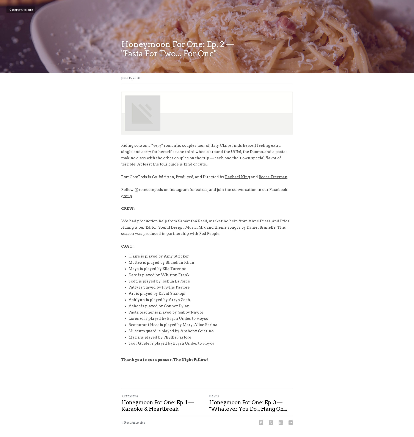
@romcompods (149, 189)
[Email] (291, 422)
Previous (131, 396)
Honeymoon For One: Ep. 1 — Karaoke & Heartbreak (157, 405)
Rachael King (237, 177)
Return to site (22, 9)
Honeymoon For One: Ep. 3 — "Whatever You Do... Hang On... (248, 405)
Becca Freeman (273, 177)
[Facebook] (261, 422)
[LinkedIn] (281, 422)
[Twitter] (271, 422)
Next (213, 396)
